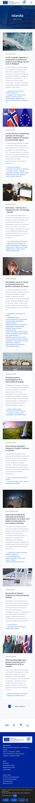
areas (15, 243)
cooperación (16, 173)
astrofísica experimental (13, 556)
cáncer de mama (23, 319)
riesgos (8, 251)
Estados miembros (19, 326)
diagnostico (24, 324)
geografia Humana (10, 483)
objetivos (17, 247)
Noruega (12, 174)
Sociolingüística (10, 415)
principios (17, 249)
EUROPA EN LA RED (9, 767)
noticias (22, 98)
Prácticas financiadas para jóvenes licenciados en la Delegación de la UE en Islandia (15, 663)
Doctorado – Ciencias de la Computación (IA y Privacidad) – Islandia (17, 210)
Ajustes (21, 800)
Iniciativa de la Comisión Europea (14, 332)
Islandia (18, 98)
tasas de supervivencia (12, 344)
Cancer (17, 317)
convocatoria (10, 413)
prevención (25, 339)
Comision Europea (10, 321)
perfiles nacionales (14, 335)
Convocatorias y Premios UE (14, 241)
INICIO (5, 761)
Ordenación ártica (15, 100)
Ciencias (9, 477)
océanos (8, 100)
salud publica (9, 341)
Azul (15, 95)
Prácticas (25, 693)
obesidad (25, 333)
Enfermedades (11, 313)
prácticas (22, 695)
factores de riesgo (16, 328)
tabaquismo (17, 342)
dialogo (8, 97)
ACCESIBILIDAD (8, 781)
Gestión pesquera (10, 98)
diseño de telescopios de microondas (15, 558)
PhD (13, 249)
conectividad (9, 173)
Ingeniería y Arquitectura (12, 554)
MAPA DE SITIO (7, 783)
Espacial (22, 173)
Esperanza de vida (20, 313)
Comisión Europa (21, 95)
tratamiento (21, 344)
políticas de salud (10, 339)
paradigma (8, 249)
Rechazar (13, 800)
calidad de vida (11, 317)
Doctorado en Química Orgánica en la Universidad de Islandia (17, 595)
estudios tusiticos (18, 481)
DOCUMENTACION (8, 765)
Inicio (15, 19)
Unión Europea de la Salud (12, 346)
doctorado (20, 243)
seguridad (12, 251)
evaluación (8, 328)
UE (6, 102)
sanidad (13, 176)
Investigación (23, 245)
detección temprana (11, 323)
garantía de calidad (11, 330)
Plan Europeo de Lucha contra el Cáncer (16, 337)
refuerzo (8, 176)
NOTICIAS (6, 763)
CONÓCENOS (7, 769)
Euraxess (25, 241)
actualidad (10, 95)
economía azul (14, 97)
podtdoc (21, 413)
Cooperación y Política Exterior (15, 91)
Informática (9, 245)
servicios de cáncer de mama (20, 341)
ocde (7, 335)
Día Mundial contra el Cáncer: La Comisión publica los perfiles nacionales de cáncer (17, 284)
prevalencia (18, 339)
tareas (18, 251)
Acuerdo (16, 171)
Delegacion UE (11, 695)
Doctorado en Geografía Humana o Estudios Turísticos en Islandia (17, 448)
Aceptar (5, 800)
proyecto (22, 249)
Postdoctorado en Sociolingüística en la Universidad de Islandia (14, 380)
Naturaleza (8, 93)
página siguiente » (20, 706)
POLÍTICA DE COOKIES (10, 779)
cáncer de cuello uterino (12, 319)
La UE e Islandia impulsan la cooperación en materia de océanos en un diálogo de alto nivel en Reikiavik (17, 61)
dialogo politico (10, 326)
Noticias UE (15, 93)
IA (24, 243)
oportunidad (24, 247)
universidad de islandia (20, 415)
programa (22, 174)
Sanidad (8, 315)
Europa (20, 97)
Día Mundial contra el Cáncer (13, 324)
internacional (15, 245)
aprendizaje (10, 243)
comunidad (21, 171)
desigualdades (19, 321)
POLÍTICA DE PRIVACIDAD (11, 777)
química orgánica (14, 628)
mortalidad (14, 333)
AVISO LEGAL (7, 775)
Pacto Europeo (24, 100)
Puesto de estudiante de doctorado (15, 562)
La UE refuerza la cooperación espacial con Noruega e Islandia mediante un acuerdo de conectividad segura (17, 137)
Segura (17, 176)
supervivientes (10, 342)
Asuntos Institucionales (13, 167)
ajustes (15, 795)
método (12, 247)
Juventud (8, 333)
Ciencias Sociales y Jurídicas (14, 409)
